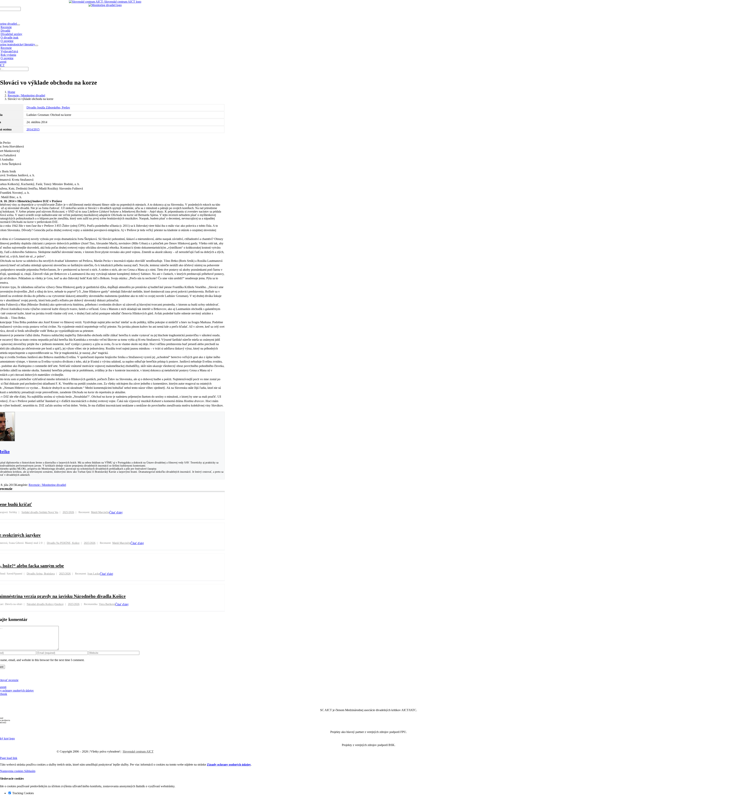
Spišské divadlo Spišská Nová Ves (39, 512)
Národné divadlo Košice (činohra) (45, 604)
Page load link (8, 758)
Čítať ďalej (115, 512)
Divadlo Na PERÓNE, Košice (63, 543)
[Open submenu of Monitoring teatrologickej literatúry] (36, 45)
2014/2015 (33, 129)
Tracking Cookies (23, 793)
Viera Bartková (107, 604)
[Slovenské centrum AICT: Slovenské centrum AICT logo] (105, 1)
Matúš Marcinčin (100, 512)
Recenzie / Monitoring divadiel (47, 484)
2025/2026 (68, 512)
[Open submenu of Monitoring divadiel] (18, 24)
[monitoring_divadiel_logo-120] (105, 5)
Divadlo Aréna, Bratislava (41, 573)
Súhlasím (29, 771)
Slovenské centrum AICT (138, 751)
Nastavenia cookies (12, 771)
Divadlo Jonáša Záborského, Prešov (48, 107)
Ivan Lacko (94, 573)
